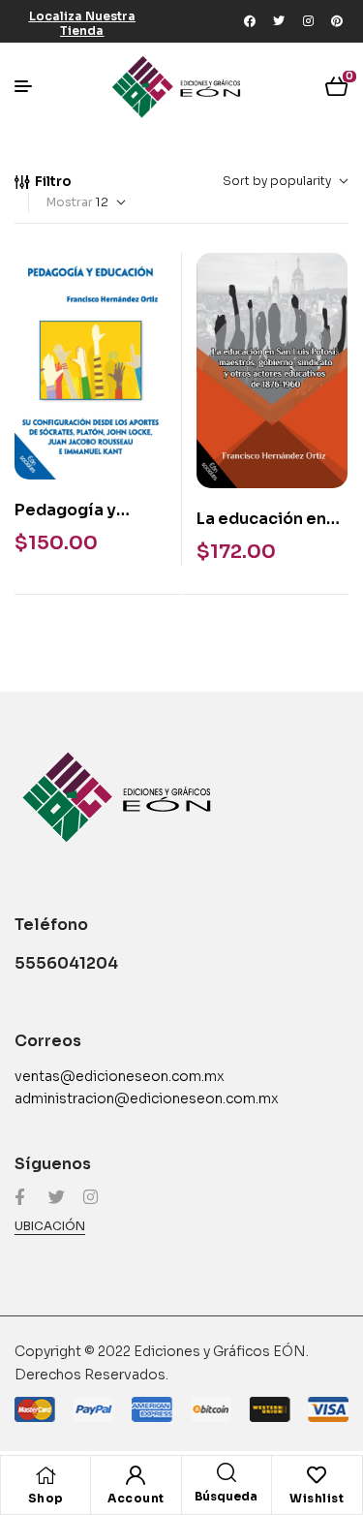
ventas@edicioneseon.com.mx (120, 1076)
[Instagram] (307, 21)
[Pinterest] (336, 21)
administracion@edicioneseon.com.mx (147, 1098)
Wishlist (316, 1498)
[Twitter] (278, 21)
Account (136, 1498)
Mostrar (69, 202)
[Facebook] (249, 21)
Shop (46, 1498)
